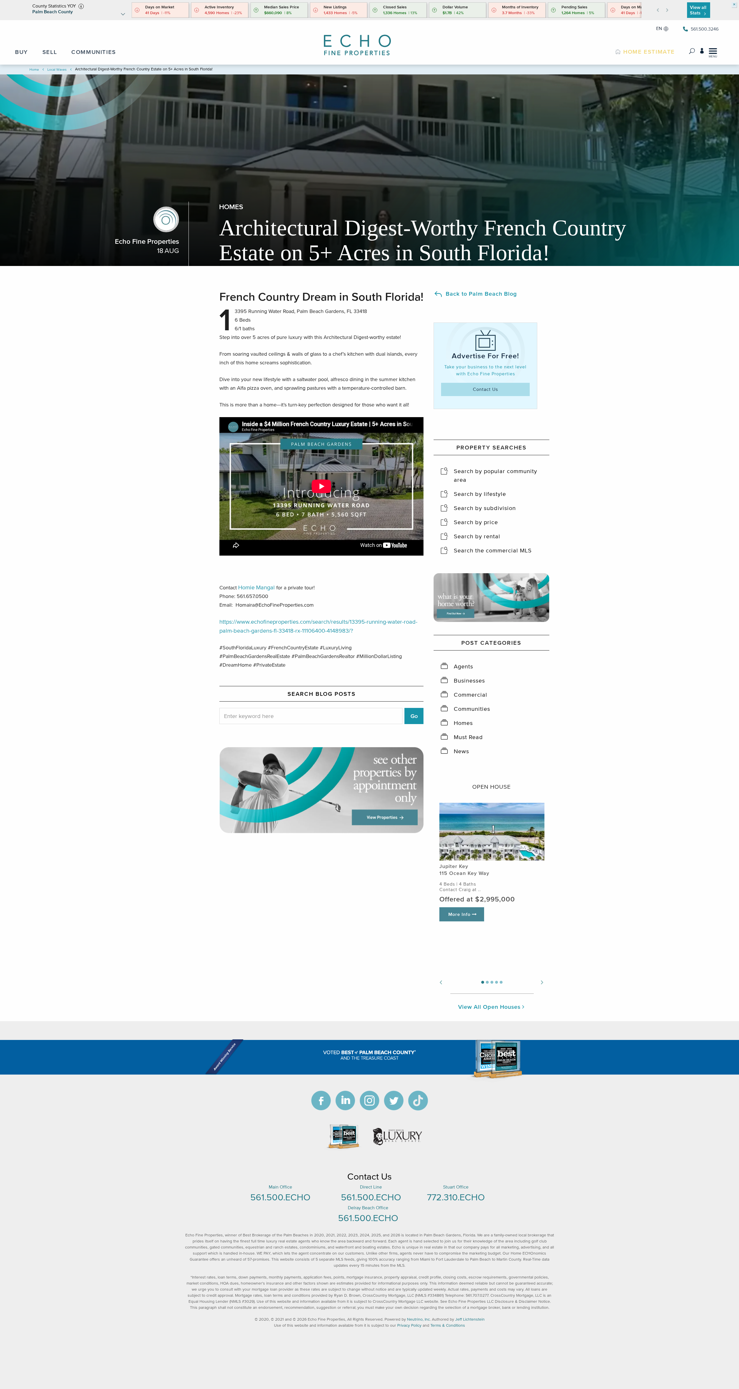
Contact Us (485, 389)
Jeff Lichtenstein (470, 1319)
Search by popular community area (495, 475)
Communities (472, 709)
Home (34, 69)
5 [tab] (501, 982)
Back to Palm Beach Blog (481, 293)
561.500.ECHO (280, 1197)
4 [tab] (496, 982)
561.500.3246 (705, 28)
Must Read (468, 737)
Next (542, 982)
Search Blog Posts (322, 694)
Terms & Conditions (447, 1325)
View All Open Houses (490, 1007)
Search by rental (477, 536)
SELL (49, 52)
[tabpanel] (491, 866)
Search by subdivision (485, 508)
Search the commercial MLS (493, 550)
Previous (440, 982)
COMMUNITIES (93, 52)
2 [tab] (487, 982)
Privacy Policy (409, 1325)
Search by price (476, 522)
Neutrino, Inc (418, 1319)
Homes (463, 723)
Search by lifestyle (480, 494)
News (461, 751)
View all (698, 10)
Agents (463, 666)
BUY (21, 52)
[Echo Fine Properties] (362, 41)
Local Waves (57, 69)
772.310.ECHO (456, 1197)
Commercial (470, 694)
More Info (460, 914)
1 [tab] (482, 982)
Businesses (469, 680)
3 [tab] (491, 982)
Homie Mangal (256, 587)
